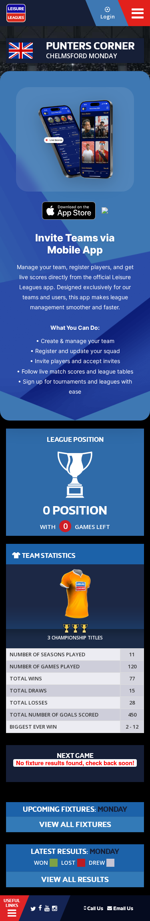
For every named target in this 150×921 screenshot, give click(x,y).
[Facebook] (40, 907)
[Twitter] (33, 908)
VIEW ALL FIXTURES (75, 824)
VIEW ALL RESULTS (75, 879)
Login (107, 16)
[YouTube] (47, 908)
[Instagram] (54, 908)
